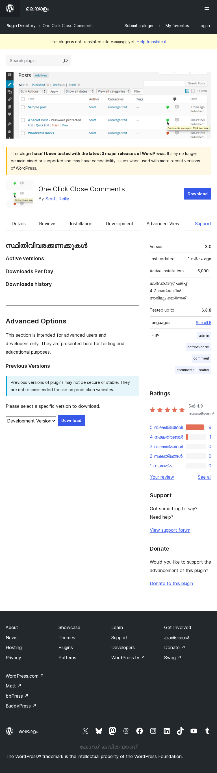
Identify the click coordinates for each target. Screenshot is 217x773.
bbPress (17, 696)
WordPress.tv (128, 657)
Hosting (14, 647)
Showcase (69, 627)
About (12, 627)
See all (204, 477)
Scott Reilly (57, 199)
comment (201, 358)
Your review (162, 477)
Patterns (67, 657)
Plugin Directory (21, 25)
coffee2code (198, 347)
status (204, 370)
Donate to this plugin (171, 583)
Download (198, 193)
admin (204, 335)
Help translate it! (152, 41)
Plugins (65, 647)
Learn (117, 627)
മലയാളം (28, 731)
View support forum (170, 530)
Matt (13, 686)
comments (185, 370)
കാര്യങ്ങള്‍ (176, 637)
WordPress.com (25, 676)
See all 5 (203, 322)
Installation (81, 223)
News (12, 637)
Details (19, 223)
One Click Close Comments (81, 189)
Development (119, 223)
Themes (66, 637)
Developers (123, 647)
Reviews (48, 223)
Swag (172, 657)
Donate (174, 647)
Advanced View (163, 223)
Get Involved (177, 627)
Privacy (13, 657)
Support (203, 223)
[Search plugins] (65, 60)
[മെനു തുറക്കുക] (208, 8)
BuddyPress (21, 706)
